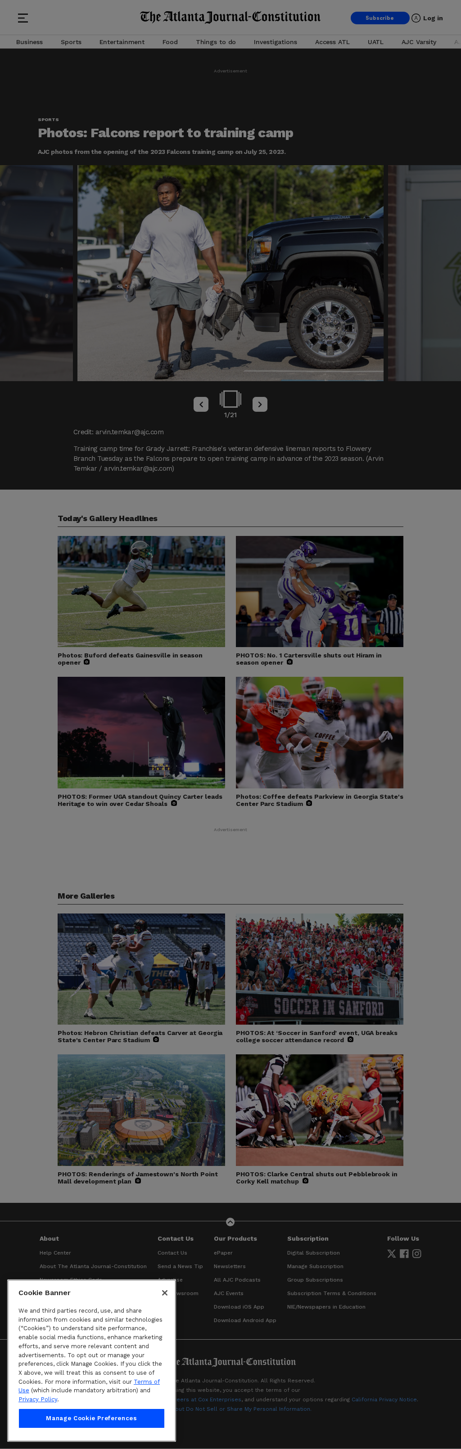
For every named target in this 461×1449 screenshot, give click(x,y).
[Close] (165, 1293)
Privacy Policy (37, 1399)
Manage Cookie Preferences (91, 1418)
